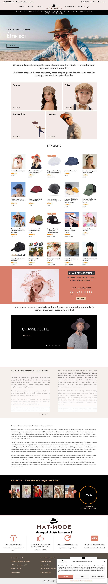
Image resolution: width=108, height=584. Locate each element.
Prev (10, 491)
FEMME (30, 7)
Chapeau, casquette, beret (18, 30)
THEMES (80, 7)
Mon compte (85, 2)
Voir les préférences (98, 577)
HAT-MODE (16, 370)
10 (59, 345)
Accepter (65, 577)
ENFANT (39, 7)
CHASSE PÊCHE (35, 329)
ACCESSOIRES (69, 7)
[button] (104, 561)
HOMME (21, 7)
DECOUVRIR (12, 45)
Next (75, 491)
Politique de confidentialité (86, 580)
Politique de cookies (75, 580)
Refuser (82, 577)
